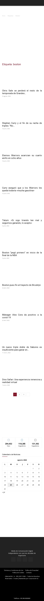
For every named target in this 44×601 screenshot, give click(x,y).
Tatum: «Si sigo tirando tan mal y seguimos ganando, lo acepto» (22, 221)
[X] (25, 559)
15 (33, 477)
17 (5, 481)
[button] (3, 3)
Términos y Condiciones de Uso (13, 570)
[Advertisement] (22, 40)
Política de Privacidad (31, 570)
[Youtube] (31, 559)
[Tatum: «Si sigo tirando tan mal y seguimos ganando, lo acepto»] (22, 208)
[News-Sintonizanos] (18, 432)
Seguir (22, 439)
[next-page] (28, 394)
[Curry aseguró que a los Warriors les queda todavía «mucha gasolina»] (22, 175)
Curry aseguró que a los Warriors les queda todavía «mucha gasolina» (22, 189)
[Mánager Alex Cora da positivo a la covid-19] (22, 302)
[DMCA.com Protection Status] (22, 595)
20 (22, 481)
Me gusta (8, 439)
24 (5, 485)
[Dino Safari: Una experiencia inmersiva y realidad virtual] (22, 367)
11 (11, 477)
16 (39, 477)
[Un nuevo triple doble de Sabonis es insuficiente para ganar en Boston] (22, 335)
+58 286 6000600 (25, 598)
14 (27, 477)
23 (39, 481)
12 (17, 477)
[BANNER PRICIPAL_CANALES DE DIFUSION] (22, 10)
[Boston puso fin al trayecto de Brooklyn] (22, 272)
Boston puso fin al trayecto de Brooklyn (21, 285)
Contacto (29, 573)
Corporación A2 (33, 578)
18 (11, 481)
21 (27, 481)
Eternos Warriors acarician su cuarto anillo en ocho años (22, 156)
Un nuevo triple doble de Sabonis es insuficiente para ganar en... (22, 348)
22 (33, 481)
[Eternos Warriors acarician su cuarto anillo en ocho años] (22, 143)
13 (22, 477)
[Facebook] (13, 559)
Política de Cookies (18, 573)
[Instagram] (19, 559)
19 (17, 481)
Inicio (3, 16)
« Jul (3, 492)
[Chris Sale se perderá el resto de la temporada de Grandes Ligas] (22, 78)
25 (11, 485)
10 (5, 477)
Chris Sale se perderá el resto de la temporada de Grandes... (22, 92)
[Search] (41, 3)
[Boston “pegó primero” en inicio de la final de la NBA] (22, 240)
